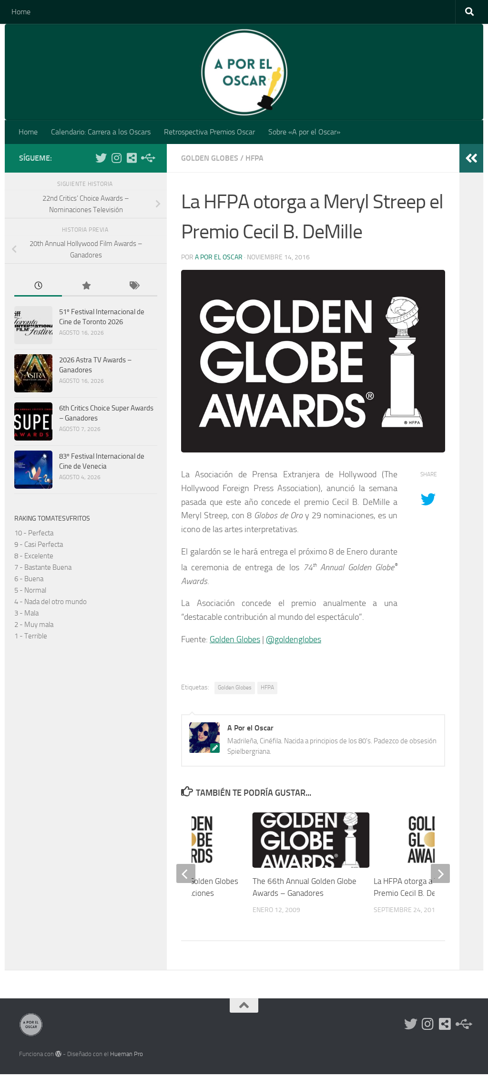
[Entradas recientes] (38, 286)
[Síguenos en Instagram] (116, 158)
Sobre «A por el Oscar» (304, 131)
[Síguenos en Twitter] (101, 158)
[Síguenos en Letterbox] (131, 158)
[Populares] (86, 286)
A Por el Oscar (219, 257)
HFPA (254, 158)
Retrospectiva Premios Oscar (209, 131)
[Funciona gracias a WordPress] (58, 1054)
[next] (440, 873)
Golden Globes (209, 158)
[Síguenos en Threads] (146, 158)
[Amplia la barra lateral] (471, 158)
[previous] (185, 873)
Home (20, 11)
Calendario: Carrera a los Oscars (101, 131)
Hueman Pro (126, 1053)
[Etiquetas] (133, 286)
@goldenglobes (293, 639)
